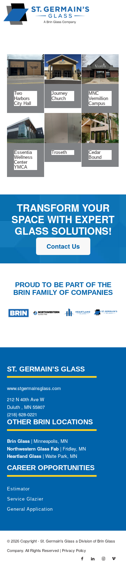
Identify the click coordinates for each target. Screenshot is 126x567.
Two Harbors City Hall (22, 98)
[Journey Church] (63, 69)
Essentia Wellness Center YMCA (23, 160)
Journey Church (59, 96)
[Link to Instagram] (103, 558)
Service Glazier (25, 499)
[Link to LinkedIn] (93, 558)
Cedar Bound (95, 155)
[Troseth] (63, 128)
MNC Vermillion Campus (98, 98)
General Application (30, 509)
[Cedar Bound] (100, 128)
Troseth (59, 152)
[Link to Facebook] (82, 558)
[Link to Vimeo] (113, 558)
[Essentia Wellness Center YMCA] (25, 128)
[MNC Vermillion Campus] (100, 69)
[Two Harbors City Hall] (25, 69)
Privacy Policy (74, 550)
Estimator (18, 488)
